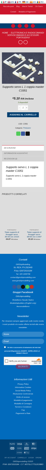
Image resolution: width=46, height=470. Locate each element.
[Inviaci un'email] (23, 287)
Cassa (31, 458)
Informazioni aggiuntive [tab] (16, 153)
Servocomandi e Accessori (23, 35)
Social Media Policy (23, 391)
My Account (10, 458)
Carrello (22, 458)
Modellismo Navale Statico (23, 300)
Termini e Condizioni (23, 407)
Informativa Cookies (23, 387)
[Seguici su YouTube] (32, 287)
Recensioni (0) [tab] (10, 159)
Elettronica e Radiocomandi (27, 33)
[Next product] (20, 42)
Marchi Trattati (27, 6)
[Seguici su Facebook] (14, 287)
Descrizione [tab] (10, 148)
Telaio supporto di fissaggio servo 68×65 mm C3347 (34, 234)
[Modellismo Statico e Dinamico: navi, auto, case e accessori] (23, 18)
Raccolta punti (8, 6)
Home (5, 33)
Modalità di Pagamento (27, 12)
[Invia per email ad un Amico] (28, 134)
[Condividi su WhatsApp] (18, 134)
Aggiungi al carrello (23, 115)
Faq (23, 410)
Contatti (13, 12)
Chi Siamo (39, 6)
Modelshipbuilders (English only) (23, 303)
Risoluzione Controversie (23, 394)
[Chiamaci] (27, 287)
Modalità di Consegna (23, 404)
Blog (18, 6)
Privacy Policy (23, 384)
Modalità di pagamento (23, 400)
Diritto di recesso (23, 397)
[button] (13, 26)
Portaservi (23, 38)
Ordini (38, 458)
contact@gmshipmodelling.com (23, 277)
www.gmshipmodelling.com (23, 281)
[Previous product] (25, 42)
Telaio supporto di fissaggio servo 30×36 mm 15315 (12, 234)
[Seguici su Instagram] (19, 287)
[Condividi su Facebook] (23, 134)
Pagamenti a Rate (23, 413)
